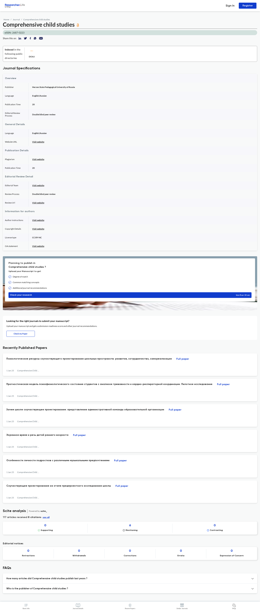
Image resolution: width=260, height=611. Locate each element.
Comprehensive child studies (36, 19)
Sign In (230, 5)
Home (6, 19)
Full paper (182, 359)
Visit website (38, 141)
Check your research (130, 295)
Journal (16, 19)
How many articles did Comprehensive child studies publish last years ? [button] (46, 578)
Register (247, 5)
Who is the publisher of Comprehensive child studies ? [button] (37, 589)
